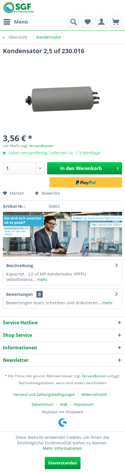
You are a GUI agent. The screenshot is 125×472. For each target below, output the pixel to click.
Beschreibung (19, 265)
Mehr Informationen (62, 448)
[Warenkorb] (116, 22)
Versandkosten (94, 375)
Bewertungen (19, 294)
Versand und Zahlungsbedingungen (44, 394)
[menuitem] (15, 22)
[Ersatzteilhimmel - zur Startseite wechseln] (18, 8)
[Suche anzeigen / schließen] (73, 22)
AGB (63, 404)
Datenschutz (42, 404)
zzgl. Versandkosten (37, 145)
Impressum (83, 404)
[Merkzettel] (87, 22)
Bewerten (50, 193)
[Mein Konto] (101, 22)
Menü (21, 21)
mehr (42, 279)
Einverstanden (62, 463)
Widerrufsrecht (94, 394)
